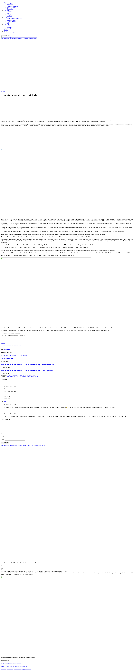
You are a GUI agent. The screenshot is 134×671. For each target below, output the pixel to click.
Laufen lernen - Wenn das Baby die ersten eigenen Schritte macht (22, 376)
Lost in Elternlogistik (7, 358)
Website (2, 439)
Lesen (8, 25)
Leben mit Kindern (11, 21)
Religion (9, 28)
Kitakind (9, 14)
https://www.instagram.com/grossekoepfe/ (11, 663)
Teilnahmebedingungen (12, 6)
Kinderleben (7, 10)
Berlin (5, 31)
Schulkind (9, 16)
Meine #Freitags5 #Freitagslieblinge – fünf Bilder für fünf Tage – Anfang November (27, 364)
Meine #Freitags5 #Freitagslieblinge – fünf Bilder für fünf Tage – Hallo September (26, 370)
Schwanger (9, 11)
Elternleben (6, 17)
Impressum (9, 3)
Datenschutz (10, 4)
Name (2, 434)
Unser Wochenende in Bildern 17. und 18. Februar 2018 (21, 375)
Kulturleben (7, 24)
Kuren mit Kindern (11, 20)
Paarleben (3, 343)
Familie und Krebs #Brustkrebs (14, 18)
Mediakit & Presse (11, 7)
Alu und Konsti (17, 345)
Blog (5, 2)
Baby (8, 13)
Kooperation (10, 9)
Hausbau (6, 30)
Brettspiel (9, 27)
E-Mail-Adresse (5, 436)
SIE (8, 23)
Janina (5, 401)
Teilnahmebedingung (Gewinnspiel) (22, 669)
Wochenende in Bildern (9, 32)
